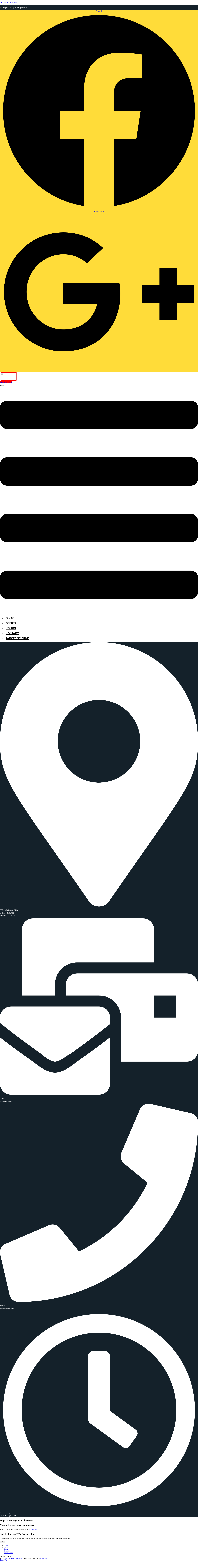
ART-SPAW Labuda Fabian (9, 2)
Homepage (33, 1529)
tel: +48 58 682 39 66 (7, 1308)
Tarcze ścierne (17, 637)
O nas (10, 617)
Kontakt (12, 632)
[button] (99, 499)
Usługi (11, 627)
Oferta (11, 622)
